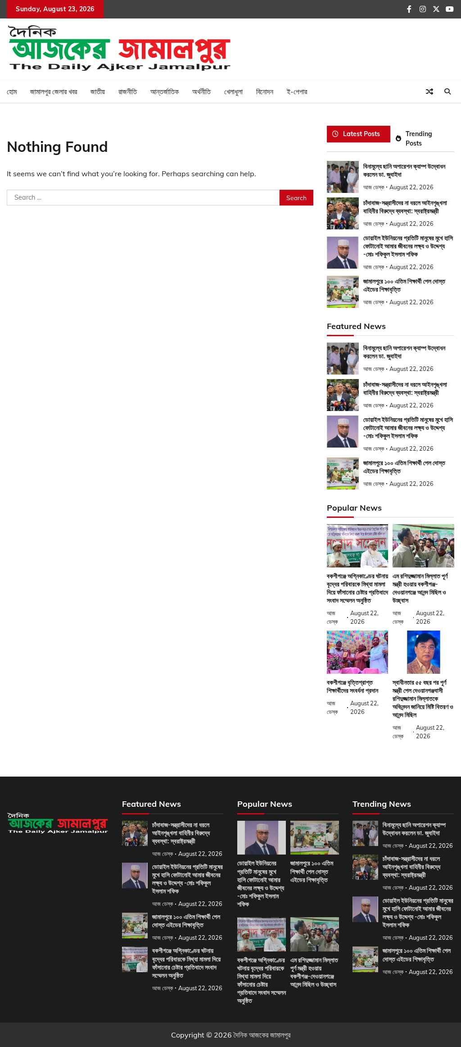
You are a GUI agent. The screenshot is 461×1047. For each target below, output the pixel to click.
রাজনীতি (127, 91)
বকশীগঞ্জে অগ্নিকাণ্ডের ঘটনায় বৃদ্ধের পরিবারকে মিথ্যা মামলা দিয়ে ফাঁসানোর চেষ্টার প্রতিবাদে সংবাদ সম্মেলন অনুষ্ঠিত (357, 588)
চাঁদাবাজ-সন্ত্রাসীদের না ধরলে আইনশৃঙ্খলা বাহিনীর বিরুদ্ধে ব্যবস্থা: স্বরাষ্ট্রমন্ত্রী (181, 833)
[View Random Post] (429, 91)
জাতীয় (97, 91)
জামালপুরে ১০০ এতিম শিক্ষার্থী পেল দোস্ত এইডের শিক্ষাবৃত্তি (186, 920)
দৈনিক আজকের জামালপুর (262, 1034)
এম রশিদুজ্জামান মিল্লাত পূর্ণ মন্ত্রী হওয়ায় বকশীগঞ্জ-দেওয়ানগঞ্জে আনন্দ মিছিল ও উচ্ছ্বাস (420, 588)
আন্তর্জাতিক (164, 91)
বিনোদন (264, 91)
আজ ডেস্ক (373, 187)
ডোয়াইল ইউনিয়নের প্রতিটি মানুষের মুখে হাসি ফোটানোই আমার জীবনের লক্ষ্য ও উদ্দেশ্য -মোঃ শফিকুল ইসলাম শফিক (408, 246)
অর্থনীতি (201, 91)
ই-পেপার (297, 91)
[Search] (447, 91)
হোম (12, 91)
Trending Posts (419, 138)
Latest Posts (361, 133)
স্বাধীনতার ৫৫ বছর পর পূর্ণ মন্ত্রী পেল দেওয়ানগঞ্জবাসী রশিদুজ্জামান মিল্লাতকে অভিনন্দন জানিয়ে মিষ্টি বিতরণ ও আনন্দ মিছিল (423, 698)
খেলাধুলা (233, 91)
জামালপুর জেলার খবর (53, 91)
